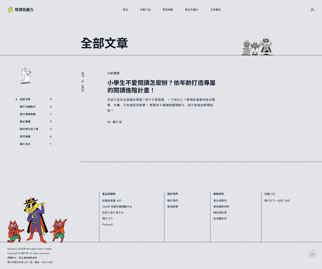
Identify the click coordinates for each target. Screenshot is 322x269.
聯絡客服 (172, 206)
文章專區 (215, 9)
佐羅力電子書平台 (113, 212)
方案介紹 (145, 9)
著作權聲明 (220, 200)
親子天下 (107, 218)
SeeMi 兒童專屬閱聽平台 (117, 206)
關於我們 (172, 200)
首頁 (125, 9)
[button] (312, 10)
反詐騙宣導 (220, 218)
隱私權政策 (220, 212)
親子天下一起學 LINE (277, 200)
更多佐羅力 (191, 9)
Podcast (107, 224)
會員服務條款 (221, 206)
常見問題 (167, 9)
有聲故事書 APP (112, 200)
